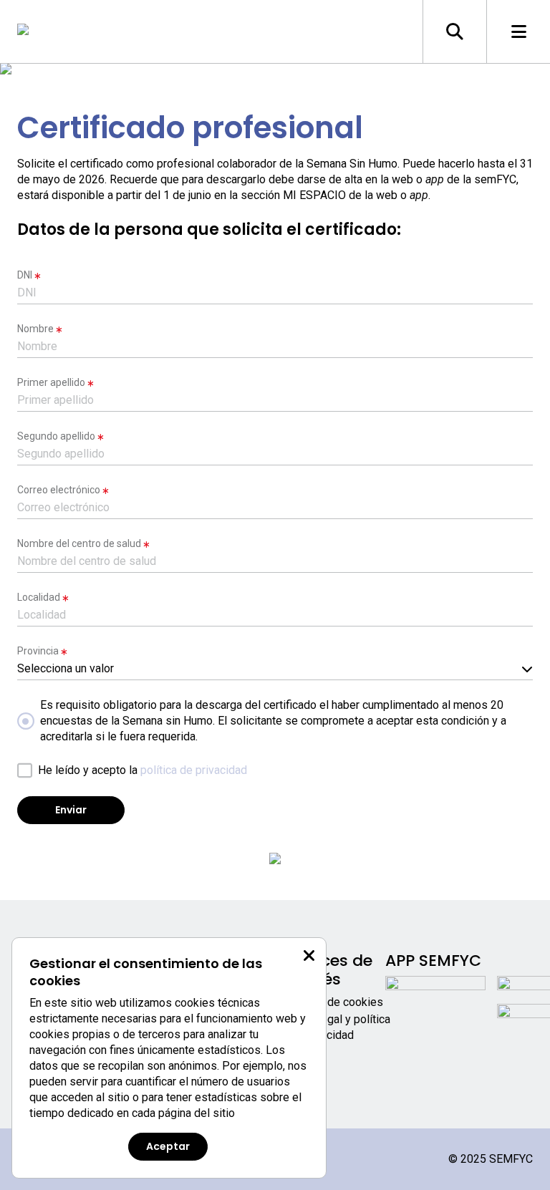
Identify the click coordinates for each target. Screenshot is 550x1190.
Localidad (38, 597)
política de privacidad (193, 770)
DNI (24, 275)
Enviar (71, 810)
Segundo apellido (56, 436)
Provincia (38, 651)
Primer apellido (51, 382)
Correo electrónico (58, 489)
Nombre (35, 328)
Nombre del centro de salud (79, 543)
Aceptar (168, 1146)
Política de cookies (334, 1002)
